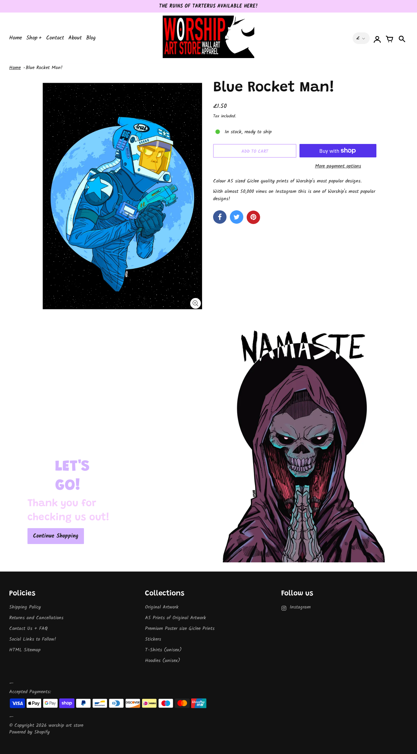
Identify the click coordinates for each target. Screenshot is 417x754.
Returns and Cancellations (36, 618)
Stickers (153, 639)
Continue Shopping (55, 536)
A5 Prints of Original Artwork (175, 618)
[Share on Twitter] (236, 217)
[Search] (402, 38)
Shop (32, 38)
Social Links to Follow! (32, 639)
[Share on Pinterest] (253, 217)
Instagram (300, 607)
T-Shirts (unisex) (163, 650)
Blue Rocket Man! (44, 68)
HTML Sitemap (25, 650)
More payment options (338, 166)
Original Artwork (162, 607)
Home (15, 38)
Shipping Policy (25, 607)
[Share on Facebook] (220, 217)
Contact (55, 38)
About (75, 38)
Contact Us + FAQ (28, 628)
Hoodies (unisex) (162, 660)
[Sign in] (377, 38)
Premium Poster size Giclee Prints (180, 628)
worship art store (66, 725)
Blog (91, 38)
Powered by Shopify (29, 732)
